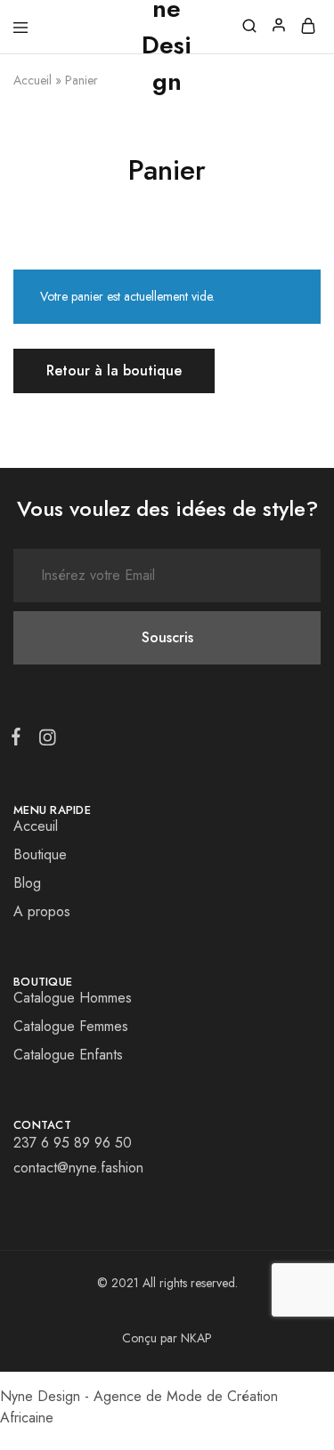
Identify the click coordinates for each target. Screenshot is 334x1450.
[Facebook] (19, 740)
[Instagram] (43, 741)
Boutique (40, 854)
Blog (27, 883)
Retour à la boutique (114, 370)
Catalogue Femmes (70, 1026)
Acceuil (35, 826)
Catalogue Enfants (68, 1054)
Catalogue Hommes (72, 997)
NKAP (196, 1338)
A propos (41, 911)
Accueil (32, 80)
